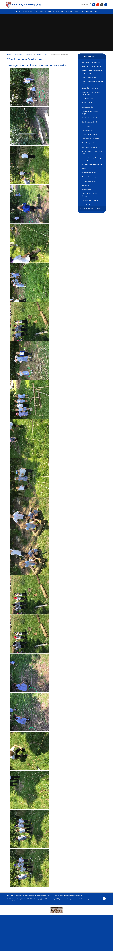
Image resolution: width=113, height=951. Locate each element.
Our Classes (18, 54)
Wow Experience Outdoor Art (59, 54)
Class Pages (29, 54)
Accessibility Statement (13, 901)
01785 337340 (58, 895)
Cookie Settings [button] (85, 899)
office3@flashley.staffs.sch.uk (73, 895)
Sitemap (69, 899)
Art (46, 54)
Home (9, 54)
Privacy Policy (77, 899)
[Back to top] (104, 898)
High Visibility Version (58, 899)
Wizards (39, 54)
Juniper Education (45, 899)
